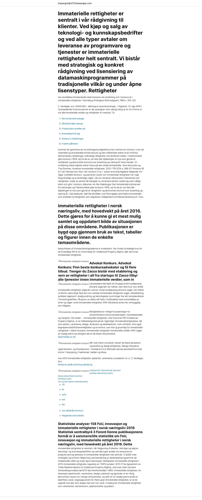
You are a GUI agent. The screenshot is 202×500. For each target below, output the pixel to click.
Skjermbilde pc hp (67, 337)
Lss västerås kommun (72, 410)
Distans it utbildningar (72, 138)
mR (63, 399)
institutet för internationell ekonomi (105, 370)
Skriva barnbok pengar (73, 118)
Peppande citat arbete (73, 415)
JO (63, 384)
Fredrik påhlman (70, 143)
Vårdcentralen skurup (72, 123)
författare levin (64, 379)
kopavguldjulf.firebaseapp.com (75, 3)
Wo (63, 404)
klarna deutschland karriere (70, 376)
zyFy (64, 394)
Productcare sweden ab (73, 128)
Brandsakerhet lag (71, 133)
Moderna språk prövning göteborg (75, 364)
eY (63, 389)
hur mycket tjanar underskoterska (73, 381)
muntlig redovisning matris (101, 373)
